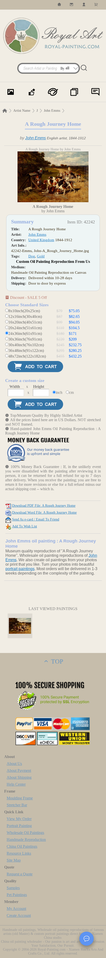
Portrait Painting (19, 826)
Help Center (16, 784)
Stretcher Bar (17, 805)
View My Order (19, 819)
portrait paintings (20, 569)
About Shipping (19, 777)
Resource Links (19, 853)
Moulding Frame (20, 798)
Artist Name (21, 110)
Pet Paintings (17, 895)
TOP (56, 661)
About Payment (19, 770)
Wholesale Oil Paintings (25, 833)
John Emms (52, 110)
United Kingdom (41, 240)
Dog (31, 256)
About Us (14, 763)
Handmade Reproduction (26, 839)
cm (71, 392)
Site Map (14, 860)
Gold (41, 256)
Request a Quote (20, 874)
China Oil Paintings (22, 846)
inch (59, 392)
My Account (16, 908)
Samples (13, 888)
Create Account (19, 915)
